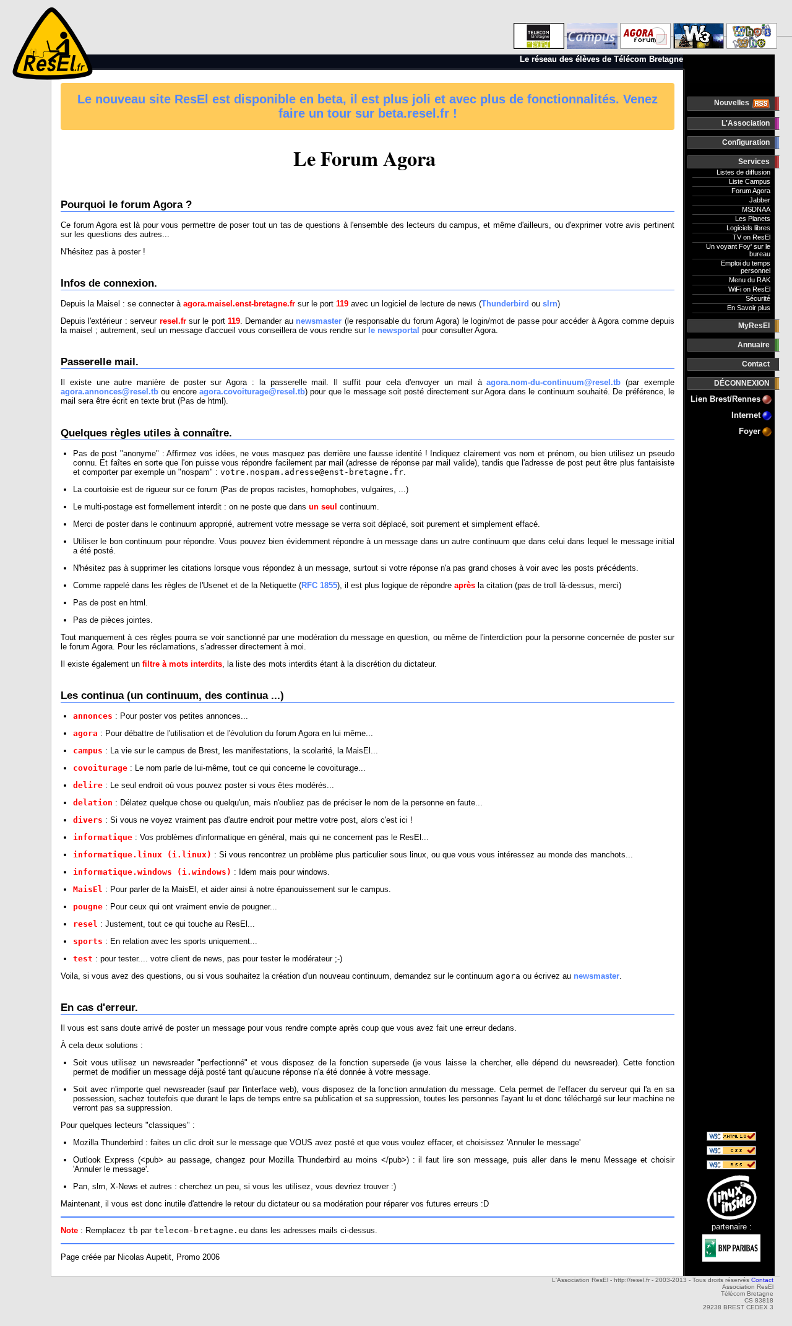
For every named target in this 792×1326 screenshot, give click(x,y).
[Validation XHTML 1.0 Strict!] (731, 1138)
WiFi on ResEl (749, 289)
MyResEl (754, 325)
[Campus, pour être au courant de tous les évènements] (592, 27)
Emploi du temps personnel (745, 266)
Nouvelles (732, 102)
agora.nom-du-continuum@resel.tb (553, 382)
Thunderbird (505, 303)
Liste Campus (749, 181)
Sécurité (758, 298)
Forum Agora (750, 190)
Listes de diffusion (743, 172)
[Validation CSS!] (731, 1152)
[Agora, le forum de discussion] (645, 27)
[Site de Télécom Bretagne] (539, 27)
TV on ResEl (751, 237)
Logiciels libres (748, 228)
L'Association (745, 123)
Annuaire (754, 344)
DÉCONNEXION (742, 383)
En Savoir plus (748, 307)
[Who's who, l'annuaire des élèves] (751, 27)
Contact (756, 364)
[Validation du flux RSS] (731, 1166)
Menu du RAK (749, 280)
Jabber (759, 200)
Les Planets (752, 218)
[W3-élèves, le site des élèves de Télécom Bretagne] (698, 27)
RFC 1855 (319, 585)
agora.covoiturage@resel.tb (252, 391)
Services (754, 161)
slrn (550, 303)
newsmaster (319, 321)
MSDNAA (756, 209)
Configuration (746, 142)
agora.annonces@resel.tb (109, 391)
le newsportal (394, 330)
